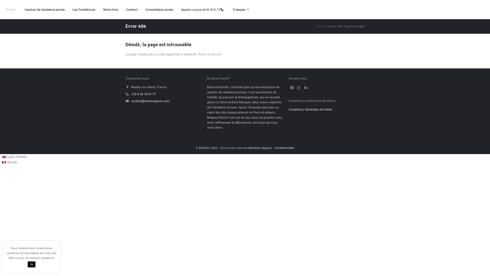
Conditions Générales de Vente (310, 109)
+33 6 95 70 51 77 (143, 94)
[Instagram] (299, 88)
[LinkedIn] (306, 88)
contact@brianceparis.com (150, 101)
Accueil (321, 26)
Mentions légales (260, 148)
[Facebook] (292, 88)
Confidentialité (284, 148)
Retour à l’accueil (209, 54)
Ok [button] (31, 264)
